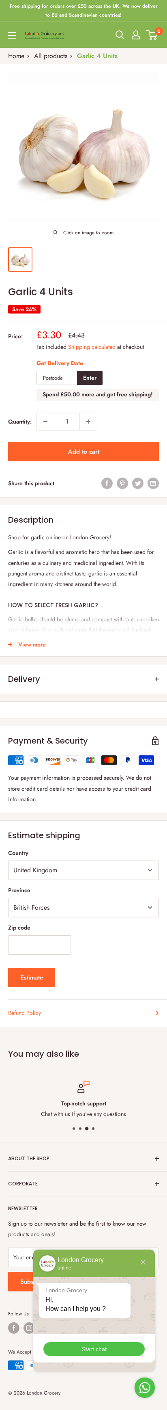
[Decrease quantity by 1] (45, 421)
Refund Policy (24, 1013)
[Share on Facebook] (107, 483)
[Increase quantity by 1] (88, 421)
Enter (89, 378)
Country (18, 853)
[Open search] (120, 34)
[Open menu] (12, 35)
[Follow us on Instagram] (29, 1328)
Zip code (19, 927)
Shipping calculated (92, 347)
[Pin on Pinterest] (122, 483)
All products (50, 56)
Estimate (31, 977)
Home (16, 56)
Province (19, 890)
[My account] (136, 34)
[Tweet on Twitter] (137, 483)
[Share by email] (153, 483)
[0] (152, 35)
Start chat (94, 1349)
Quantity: (20, 421)
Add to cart (83, 451)
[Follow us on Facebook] (13, 1328)
